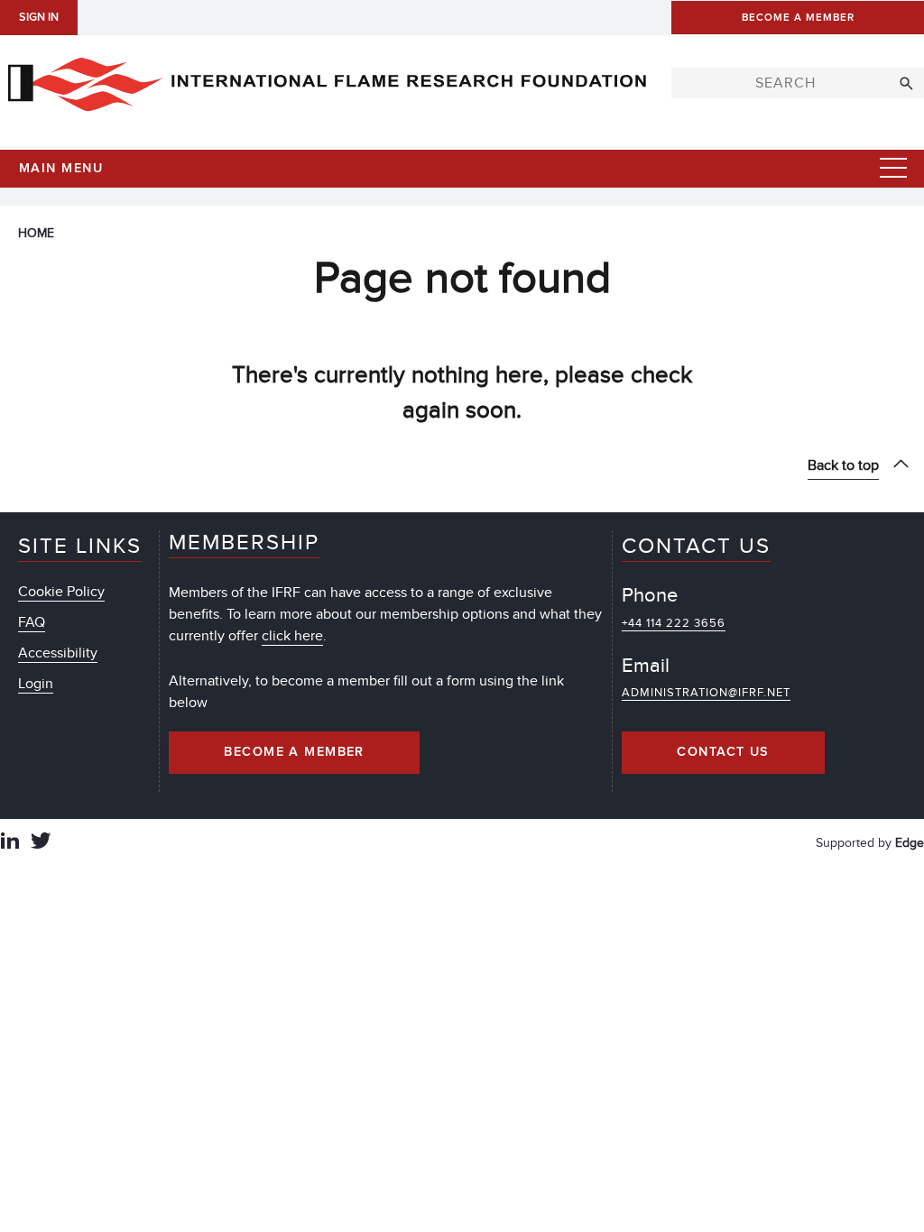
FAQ (31, 622)
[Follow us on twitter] (41, 843)
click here (292, 636)
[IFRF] (326, 80)
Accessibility (57, 653)
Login (35, 684)
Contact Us (723, 752)
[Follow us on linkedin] (10, 843)
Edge (909, 842)
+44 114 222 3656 (673, 623)
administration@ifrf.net (706, 692)
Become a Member (294, 752)
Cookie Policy (61, 592)
